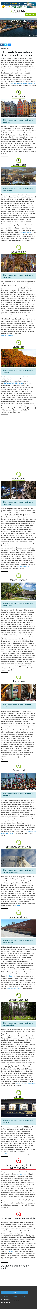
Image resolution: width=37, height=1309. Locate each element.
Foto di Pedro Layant (30, 936)
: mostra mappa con (18, 121)
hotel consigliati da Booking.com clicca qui (22, 83)
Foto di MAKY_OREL (30, 497)
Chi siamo (6, 1296)
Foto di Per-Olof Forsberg (29, 1116)
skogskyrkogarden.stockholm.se (26, 1083)
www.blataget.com (6, 1154)
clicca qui (17, 906)
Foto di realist (32, 865)
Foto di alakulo (31, 1018)
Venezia (11, 1251)
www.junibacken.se (12, 757)
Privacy (23, 1296)
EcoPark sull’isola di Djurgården (13, 383)
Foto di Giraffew (31, 183)
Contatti (15, 1296)
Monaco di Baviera (21, 1174)
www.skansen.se (21, 668)
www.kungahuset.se (25, 232)
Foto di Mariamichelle (30, 270)
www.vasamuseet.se (23, 566)
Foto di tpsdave (33, 35)
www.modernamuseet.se (14, 988)
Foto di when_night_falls (29, 365)
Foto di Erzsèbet (31, 700)
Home (14, 1292)
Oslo (10, 976)
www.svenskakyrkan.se (8, 335)
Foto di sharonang (31, 115)
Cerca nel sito (30, 15)
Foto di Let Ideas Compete (29, 789)
